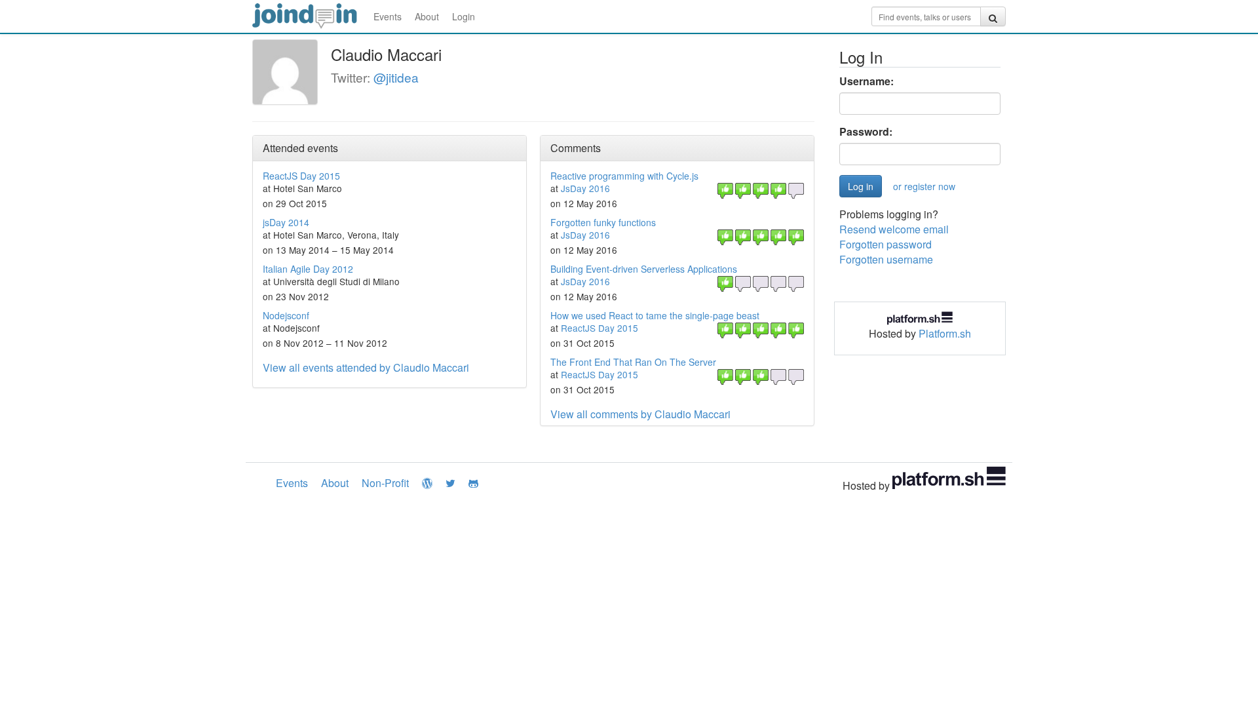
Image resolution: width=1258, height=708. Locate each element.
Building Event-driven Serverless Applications (643, 268)
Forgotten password (885, 244)
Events (387, 16)
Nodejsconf (286, 315)
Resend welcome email (894, 229)
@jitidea (396, 77)
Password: (865, 132)
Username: (866, 81)
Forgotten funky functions (603, 222)
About (427, 16)
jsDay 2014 (286, 222)
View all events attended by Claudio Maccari (366, 367)
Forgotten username (886, 259)
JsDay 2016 (585, 188)
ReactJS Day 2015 (301, 175)
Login (463, 16)
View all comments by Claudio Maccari (640, 414)
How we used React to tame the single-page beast (654, 315)
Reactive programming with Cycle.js (624, 175)
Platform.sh (945, 333)
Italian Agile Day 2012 (308, 268)
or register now (924, 186)
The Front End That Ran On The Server (633, 361)
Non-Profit (385, 482)
